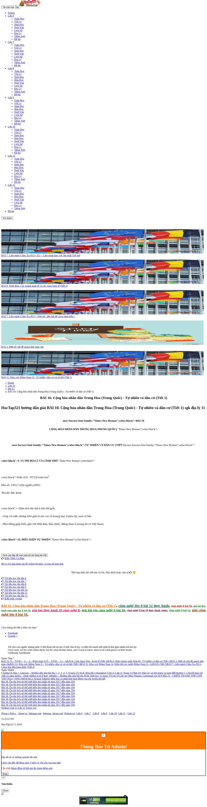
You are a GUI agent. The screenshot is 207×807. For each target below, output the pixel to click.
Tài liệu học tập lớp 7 (15, 581)
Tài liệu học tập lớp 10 (15, 590)
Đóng (5, 774)
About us (22, 713)
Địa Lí (11, 388)
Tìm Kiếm (7, 218)
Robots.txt (70, 713)
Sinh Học (19, 24)
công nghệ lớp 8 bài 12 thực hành (143, 606)
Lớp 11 (11, 155)
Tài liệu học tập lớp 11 (15, 592)
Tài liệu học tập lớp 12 (15, 595)
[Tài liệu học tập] (31, 7)
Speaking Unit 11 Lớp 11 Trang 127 (115, 673)
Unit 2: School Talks (36, 678)
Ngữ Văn (19, 27)
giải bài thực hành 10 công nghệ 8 (56, 610)
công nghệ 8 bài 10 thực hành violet (147, 610)
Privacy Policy (9, 713)
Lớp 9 (11, 97)
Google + (12, 636)
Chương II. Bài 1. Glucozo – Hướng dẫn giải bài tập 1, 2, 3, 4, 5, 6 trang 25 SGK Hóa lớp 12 (49, 673)
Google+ (104, 575)
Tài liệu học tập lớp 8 (15, 584)
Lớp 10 (11, 126)
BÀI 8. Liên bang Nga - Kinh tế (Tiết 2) (87, 661)
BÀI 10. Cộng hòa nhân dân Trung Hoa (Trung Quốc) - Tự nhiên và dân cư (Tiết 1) (58, 606)
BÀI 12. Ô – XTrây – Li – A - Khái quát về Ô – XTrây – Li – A (34, 661)
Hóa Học (19, 80)
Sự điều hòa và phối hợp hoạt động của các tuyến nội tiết (76, 678)
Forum (11, 13)
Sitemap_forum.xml (53, 713)
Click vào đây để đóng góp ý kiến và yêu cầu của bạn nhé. (31, 762)
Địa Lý (18, 33)
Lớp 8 (11, 68)
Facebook (95, 575)
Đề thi (17, 39)
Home (11, 382)
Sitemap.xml (35, 713)
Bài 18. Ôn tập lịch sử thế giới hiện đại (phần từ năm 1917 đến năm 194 (38, 681)
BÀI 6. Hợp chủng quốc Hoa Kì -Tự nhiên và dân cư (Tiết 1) (139, 661)
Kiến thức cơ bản (13, 598)
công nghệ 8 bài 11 (179, 610)
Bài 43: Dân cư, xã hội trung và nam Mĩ (154, 673)
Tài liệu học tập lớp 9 (15, 587)
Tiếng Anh (19, 36)
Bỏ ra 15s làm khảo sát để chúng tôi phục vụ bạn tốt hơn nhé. (32, 563)
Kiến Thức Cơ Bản (14, 558)
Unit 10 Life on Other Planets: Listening (131, 675)
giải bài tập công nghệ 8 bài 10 (103, 610)
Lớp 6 (11, 15)
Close (5, 790)
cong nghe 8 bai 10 (181, 606)
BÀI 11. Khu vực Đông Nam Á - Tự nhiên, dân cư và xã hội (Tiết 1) (45, 664)
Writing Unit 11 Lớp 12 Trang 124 (18, 708)
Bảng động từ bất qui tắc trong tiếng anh (31, 768)
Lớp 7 (11, 42)
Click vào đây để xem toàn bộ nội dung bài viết (25, 555)
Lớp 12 (11, 185)
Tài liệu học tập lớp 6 (15, 578)
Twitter (113, 575)
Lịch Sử (18, 30)
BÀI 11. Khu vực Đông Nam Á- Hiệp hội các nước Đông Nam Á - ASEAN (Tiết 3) (123, 664)
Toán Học (19, 18)
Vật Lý (18, 21)
